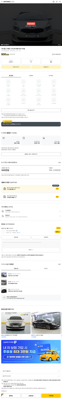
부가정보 (51, 75)
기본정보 (31, 75)
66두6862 (8, 2)
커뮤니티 (16, 268)
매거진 (45, 268)
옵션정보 (11, 75)
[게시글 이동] (31, 275)
